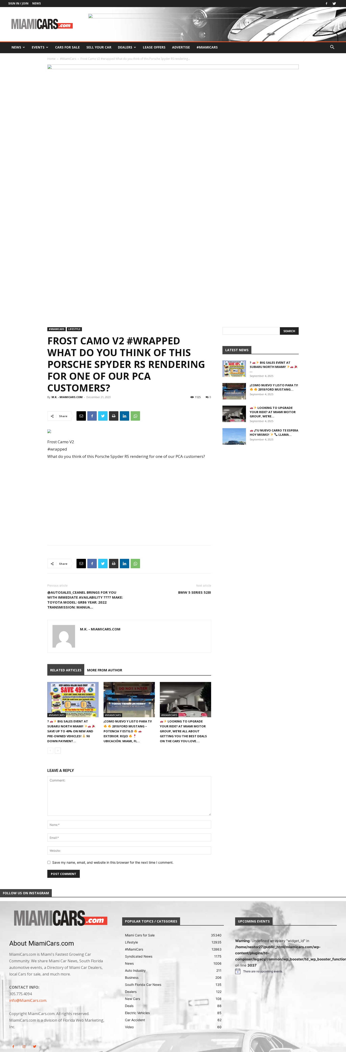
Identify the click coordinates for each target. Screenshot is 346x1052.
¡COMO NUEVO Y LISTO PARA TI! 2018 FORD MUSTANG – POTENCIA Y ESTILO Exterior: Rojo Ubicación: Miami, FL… (128, 731)
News (36, 3)
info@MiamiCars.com (27, 1000)
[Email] (81, 416)
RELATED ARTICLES (65, 670)
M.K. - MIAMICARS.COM (67, 397)
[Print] (113, 416)
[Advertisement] (129, 501)
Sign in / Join (18, 3)
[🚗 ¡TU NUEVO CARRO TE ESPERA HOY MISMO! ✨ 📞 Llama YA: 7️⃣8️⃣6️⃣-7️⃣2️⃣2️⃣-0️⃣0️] (234, 436)
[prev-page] (50, 751)
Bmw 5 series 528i (194, 592)
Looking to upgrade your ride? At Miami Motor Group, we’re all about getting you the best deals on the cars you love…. (183, 731)
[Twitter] (334, 3)
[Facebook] (326, 3)
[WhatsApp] (135, 416)
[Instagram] (24, 1047)
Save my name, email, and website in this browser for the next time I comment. (112, 862)
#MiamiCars (207, 47)
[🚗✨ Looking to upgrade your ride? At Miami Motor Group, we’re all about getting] (185, 699)
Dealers (125, 47)
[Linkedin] (124, 416)
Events (38, 47)
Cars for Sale (67, 47)
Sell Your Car (98, 47)
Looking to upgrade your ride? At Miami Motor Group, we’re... (273, 412)
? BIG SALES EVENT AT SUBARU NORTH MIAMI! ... (270, 366)
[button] (332, 47)
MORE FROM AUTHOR (104, 670)
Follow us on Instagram (26, 893)
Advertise (181, 47)
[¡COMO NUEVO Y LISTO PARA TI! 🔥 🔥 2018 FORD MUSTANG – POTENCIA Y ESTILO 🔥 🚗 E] (129, 699)
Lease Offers (154, 47)
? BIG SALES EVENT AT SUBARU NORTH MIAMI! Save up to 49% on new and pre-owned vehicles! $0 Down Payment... (70, 731)
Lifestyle (74, 329)
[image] (60, 918)
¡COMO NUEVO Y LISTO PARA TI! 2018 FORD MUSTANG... (274, 387)
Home (51, 59)
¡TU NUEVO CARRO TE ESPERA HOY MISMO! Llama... (274, 432)
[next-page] (58, 751)
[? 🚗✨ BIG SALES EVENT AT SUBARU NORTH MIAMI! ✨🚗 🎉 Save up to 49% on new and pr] (73, 699)
